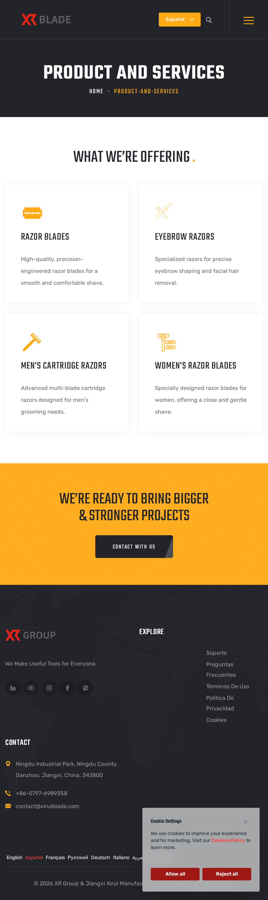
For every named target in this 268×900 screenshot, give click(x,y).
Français (55, 858)
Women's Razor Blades (196, 365)
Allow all (175, 874)
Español (34, 858)
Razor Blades (45, 237)
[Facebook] (67, 688)
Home (96, 92)
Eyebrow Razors (185, 237)
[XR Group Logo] (32, 636)
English (15, 858)
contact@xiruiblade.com (47, 806)
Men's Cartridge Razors (64, 365)
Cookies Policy (228, 840)
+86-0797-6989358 (41, 793)
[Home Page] (46, 19)
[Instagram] (49, 688)
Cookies (216, 720)
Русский (78, 858)
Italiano (121, 858)
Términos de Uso (227, 686)
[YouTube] (31, 688)
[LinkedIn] (13, 688)
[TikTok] (85, 688)
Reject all (227, 874)
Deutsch (100, 858)
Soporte (216, 652)
